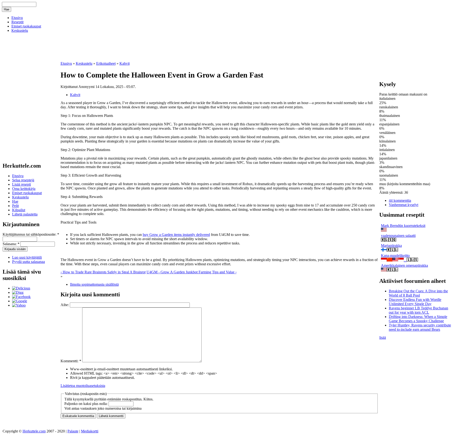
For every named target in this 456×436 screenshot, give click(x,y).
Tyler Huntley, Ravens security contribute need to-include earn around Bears (420, 327)
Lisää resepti (21, 184)
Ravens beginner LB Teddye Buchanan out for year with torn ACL (418, 310)
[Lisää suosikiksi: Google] (19, 301)
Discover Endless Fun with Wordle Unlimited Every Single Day (415, 302)
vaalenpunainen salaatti (398, 236)
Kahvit (124, 63)
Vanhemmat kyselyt (403, 205)
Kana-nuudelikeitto (395, 255)
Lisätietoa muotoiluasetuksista (83, 386)
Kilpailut (18, 210)
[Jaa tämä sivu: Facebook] (21, 297)
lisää (382, 337)
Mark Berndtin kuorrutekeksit (403, 226)
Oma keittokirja (23, 189)
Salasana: (11, 244)
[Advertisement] (116, 53)
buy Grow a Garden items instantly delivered (176, 235)
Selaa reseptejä (23, 180)
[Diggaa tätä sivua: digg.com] (18, 292)
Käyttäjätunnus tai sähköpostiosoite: (31, 234)
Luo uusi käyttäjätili (27, 257)
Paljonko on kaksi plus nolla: (86, 404)
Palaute (72, 431)
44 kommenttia (400, 200)
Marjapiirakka (391, 245)
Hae (15, 201)
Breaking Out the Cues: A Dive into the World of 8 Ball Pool (418, 293)
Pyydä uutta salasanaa (28, 262)
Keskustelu (19, 30)
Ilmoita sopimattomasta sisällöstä (94, 284)
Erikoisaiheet (106, 63)
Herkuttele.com (34, 431)
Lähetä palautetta (25, 214)
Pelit (15, 206)
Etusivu (17, 18)
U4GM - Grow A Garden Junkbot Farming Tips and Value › (192, 272)
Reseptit (17, 22)
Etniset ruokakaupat (26, 26)
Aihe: (65, 305)
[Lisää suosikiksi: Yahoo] (19, 305)
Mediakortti (89, 431)
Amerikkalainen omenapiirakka (404, 265)
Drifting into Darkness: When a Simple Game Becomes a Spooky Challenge (418, 319)
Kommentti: (71, 361)
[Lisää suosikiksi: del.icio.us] (21, 288)
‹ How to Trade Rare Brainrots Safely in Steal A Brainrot (103, 272)
